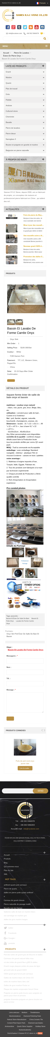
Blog (5, 863)
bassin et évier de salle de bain (17, 618)
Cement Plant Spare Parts (16, 1023)
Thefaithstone (35, 1012)
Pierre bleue (11, 133)
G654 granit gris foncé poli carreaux (18, 974)
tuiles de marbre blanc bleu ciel (16, 982)
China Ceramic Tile (36, 1019)
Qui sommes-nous (11, 866)
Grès (8, 94)
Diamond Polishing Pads (32, 1016)
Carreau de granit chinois (14, 900)
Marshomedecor (15, 1016)
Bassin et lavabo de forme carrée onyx (25, 650)
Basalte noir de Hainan (13, 908)
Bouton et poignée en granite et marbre (22, 145)
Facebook (12, 933)
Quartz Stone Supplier (24, 1026)
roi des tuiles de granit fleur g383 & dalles (20, 962)
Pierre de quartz (10, 889)
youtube (11, 943)
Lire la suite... (25, 768)
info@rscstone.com (15, 33)
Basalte (9, 122)
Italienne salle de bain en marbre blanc (19, 912)
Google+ (11, 938)
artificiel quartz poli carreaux (15, 885)
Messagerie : (12, 656)
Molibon (24, 1012)
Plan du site (8, 870)
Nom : (9, 667)
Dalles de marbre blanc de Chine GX (19, 978)
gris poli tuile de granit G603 (15, 970)
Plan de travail (11, 89)
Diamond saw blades (35, 1023)
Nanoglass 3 (11, 139)
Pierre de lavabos (21, 53)
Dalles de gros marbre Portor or (17, 985)
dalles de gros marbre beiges (16, 919)
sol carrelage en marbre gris (15, 916)
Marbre (9, 77)
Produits (7, 859)
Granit (8, 72)
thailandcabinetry (25, 1030)
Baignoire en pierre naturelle (17, 150)
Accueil (6, 53)
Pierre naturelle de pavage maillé (17, 904)
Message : (11, 690)
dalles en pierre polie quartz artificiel (18, 892)
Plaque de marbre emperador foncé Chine (21, 989)
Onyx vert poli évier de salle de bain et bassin (23, 635)
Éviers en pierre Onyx (12, 56)
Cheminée (10, 117)
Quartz (8, 83)
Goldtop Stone (40, 1026)
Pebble (8, 100)
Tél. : (9, 678)
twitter (10, 928)
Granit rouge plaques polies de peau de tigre (22, 966)
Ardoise (9, 105)
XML (6, 874)
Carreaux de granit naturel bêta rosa (18, 958)
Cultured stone (12, 111)
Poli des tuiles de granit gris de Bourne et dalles (23, 955)
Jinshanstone (9, 1026)
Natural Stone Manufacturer (16, 1019)
